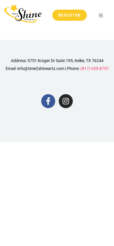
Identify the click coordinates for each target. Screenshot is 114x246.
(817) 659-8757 (94, 68)
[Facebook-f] (48, 101)
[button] (101, 15)
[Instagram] (65, 101)
